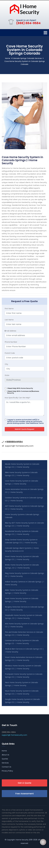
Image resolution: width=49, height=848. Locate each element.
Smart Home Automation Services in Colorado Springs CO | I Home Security (23, 658)
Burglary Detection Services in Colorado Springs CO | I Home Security (24, 608)
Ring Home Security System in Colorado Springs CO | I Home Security (24, 574)
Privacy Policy (7, 771)
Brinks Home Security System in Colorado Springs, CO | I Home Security (22, 566)
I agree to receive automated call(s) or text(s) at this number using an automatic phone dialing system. (25, 421)
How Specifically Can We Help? (17, 397)
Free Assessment (24, 793)
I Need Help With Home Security (20, 388)
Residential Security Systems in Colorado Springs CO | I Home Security (21, 532)
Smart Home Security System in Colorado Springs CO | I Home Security (22, 557)
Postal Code (10, 353)
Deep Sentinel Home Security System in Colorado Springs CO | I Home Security (21, 541)
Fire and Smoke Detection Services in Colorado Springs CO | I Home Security (24, 633)
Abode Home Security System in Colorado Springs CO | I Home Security (22, 465)
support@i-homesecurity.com (19, 446)
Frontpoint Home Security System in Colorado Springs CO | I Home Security (23, 675)
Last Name (9, 320)
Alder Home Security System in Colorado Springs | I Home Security (21, 591)
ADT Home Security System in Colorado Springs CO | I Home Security (24, 507)
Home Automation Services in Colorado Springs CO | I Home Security (24, 490)
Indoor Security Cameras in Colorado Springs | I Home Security (24, 583)
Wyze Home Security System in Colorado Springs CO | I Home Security (22, 692)
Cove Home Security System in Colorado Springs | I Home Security (21, 482)
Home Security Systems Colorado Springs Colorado (22, 515)
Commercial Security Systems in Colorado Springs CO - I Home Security (22, 641)
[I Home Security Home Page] (24, 9)
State (7, 375)
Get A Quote (24, 782)
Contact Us (6, 767)
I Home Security (21, 840)
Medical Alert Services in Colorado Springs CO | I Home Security (24, 650)
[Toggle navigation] (45, 32)
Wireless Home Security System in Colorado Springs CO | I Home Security (23, 667)
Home (7, 58)
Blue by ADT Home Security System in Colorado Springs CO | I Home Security (24, 524)
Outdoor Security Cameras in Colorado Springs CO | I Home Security (24, 499)
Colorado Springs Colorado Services (27, 58)
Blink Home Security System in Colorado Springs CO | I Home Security (21, 473)
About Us (5, 755)
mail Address (10, 331)
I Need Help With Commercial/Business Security (23, 392)
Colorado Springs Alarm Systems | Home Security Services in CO (22, 549)
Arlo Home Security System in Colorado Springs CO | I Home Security (24, 625)
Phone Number (11, 342)
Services (5, 763)
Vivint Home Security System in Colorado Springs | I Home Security (21, 599)
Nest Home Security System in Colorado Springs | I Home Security (21, 683)
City (6, 364)
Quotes (5, 759)
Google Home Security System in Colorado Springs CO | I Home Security (22, 700)
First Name (9, 308)
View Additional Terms (35, 423)
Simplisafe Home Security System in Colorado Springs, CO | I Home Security (23, 616)
